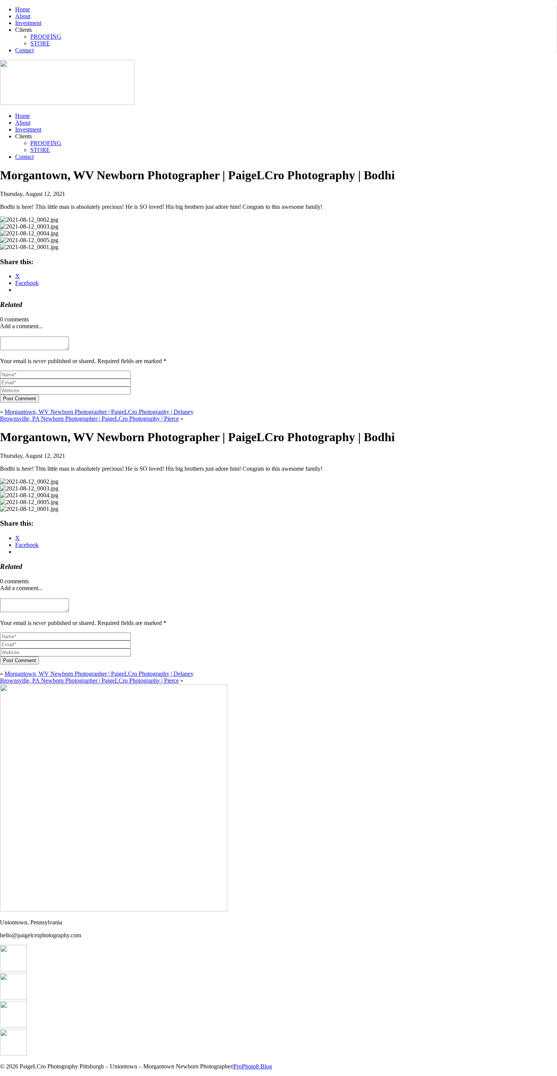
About (22, 16)
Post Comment (19, 398)
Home (22, 9)
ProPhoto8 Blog (252, 1066)
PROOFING (45, 36)
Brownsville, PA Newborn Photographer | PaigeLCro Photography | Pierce (89, 418)
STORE (40, 43)
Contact (24, 50)
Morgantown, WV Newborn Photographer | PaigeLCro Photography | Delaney (99, 412)
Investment (28, 23)
